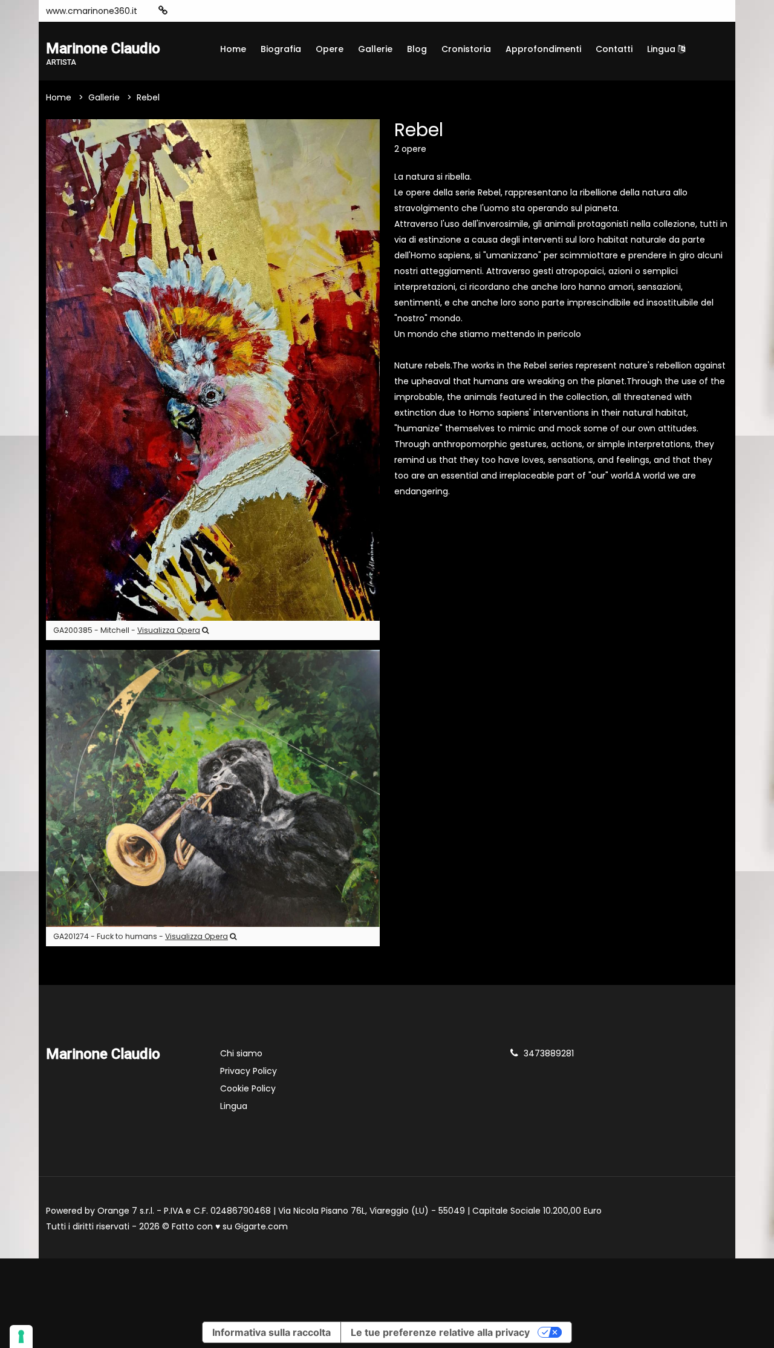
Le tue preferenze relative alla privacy (440, 1332)
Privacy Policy (248, 1071)
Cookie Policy (248, 1088)
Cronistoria (466, 49)
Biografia (281, 49)
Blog (417, 49)
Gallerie (375, 49)
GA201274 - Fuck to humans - (140, 936)
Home (233, 49)
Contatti (614, 49)
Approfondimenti (543, 49)
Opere (329, 49)
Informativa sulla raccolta (271, 1332)
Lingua (662, 49)
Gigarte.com (261, 1226)
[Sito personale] (162, 10)
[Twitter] (236, 11)
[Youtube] (218, 11)
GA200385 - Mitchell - (126, 630)
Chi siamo (241, 1053)
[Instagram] (182, 11)
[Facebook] (200, 11)
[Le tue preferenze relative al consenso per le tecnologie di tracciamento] (21, 1336)
